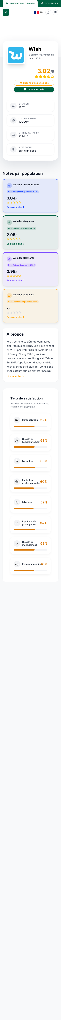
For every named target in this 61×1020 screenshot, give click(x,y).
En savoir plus (14, 207)
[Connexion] (48, 12)
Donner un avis (35, 89)
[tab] (20, 3)
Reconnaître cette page (36, 82)
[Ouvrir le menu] (55, 12)
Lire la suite (14, 376)
